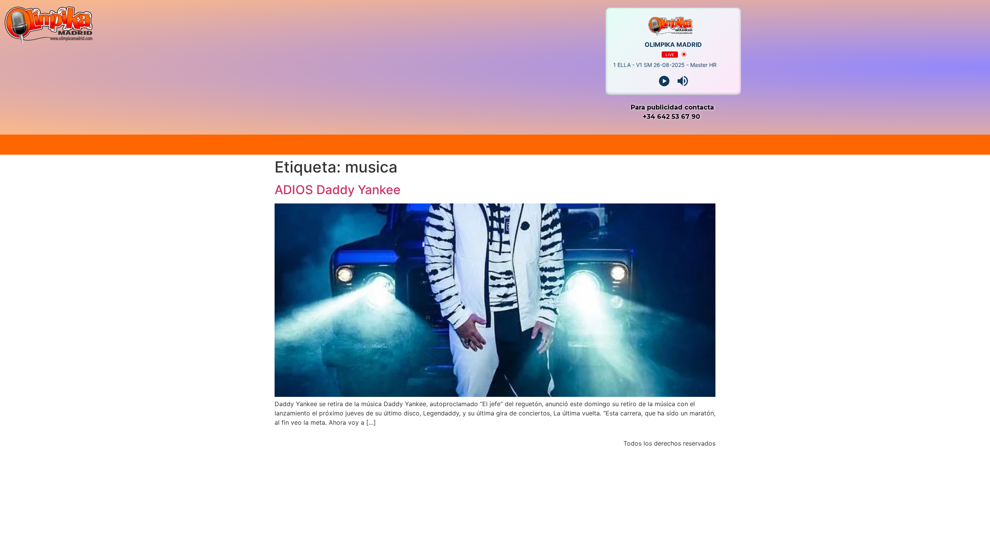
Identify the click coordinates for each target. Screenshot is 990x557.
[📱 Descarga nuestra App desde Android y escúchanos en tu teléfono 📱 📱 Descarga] (495, 145)
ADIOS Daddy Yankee (338, 189)
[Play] (664, 81)
